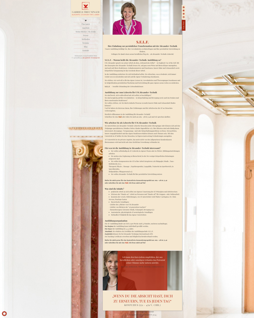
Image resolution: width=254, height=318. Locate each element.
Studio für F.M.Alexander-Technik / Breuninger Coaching (86, 8)
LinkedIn (183, 14)
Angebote (85, 28)
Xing (183, 7)
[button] (4, 313)
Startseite (86, 20)
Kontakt (86, 50)
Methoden (86, 39)
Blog (86, 47)
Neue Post (176, 25)
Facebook (183, 10)
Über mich (86, 24)
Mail (183, 17)
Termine (85, 43)
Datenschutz (143, 312)
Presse (85, 35)
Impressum (134, 312)
